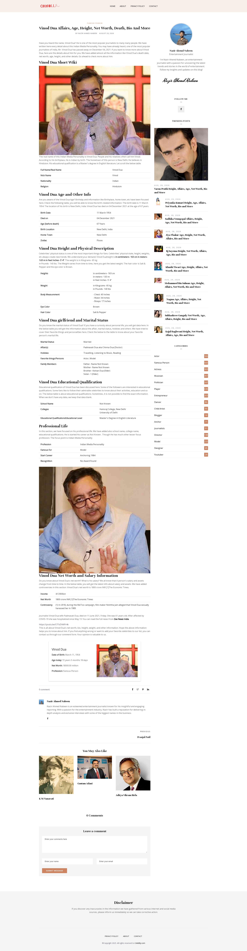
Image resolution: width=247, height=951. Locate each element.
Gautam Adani (84, 783)
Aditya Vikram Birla (126, 795)
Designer (158, 448)
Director (158, 435)
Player (157, 389)
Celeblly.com (140, 943)
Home (112, 6)
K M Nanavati (46, 798)
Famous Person (94, 23)
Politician (158, 382)
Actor (156, 356)
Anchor (157, 421)
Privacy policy (111, 936)
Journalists (159, 428)
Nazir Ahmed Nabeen (58, 701)
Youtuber (158, 454)
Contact (153, 6)
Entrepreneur (160, 395)
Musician (158, 375)
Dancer (157, 402)
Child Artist (159, 408)
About (123, 6)
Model (157, 441)
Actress (157, 369)
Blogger (158, 415)
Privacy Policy (138, 6)
